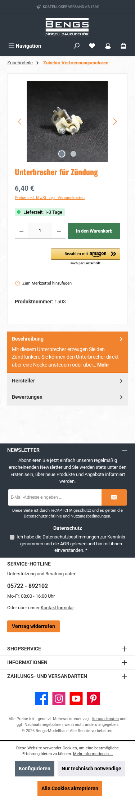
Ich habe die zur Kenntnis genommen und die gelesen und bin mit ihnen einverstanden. (71, 543)
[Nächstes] (114, 121)
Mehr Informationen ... (93, 754)
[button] (85, 257)
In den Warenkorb (94, 231)
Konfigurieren (34, 769)
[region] (67, 121)
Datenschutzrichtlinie (43, 516)
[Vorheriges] (20, 121)
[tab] (67, 352)
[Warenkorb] (123, 46)
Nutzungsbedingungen (90, 516)
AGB (64, 543)
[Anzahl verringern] (21, 231)
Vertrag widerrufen (33, 626)
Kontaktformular (57, 607)
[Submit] (114, 497)
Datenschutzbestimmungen (70, 537)
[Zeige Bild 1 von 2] (61, 154)
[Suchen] (77, 46)
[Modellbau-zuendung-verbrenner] (67, 121)
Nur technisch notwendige (91, 769)
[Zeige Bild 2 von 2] (73, 154)
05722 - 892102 (27, 586)
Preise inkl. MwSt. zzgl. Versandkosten (50, 197)
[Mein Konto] (108, 46)
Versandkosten (105, 718)
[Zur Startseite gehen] (67, 26)
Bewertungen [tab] (27, 397)
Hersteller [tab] (23, 381)
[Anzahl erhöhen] (59, 231)
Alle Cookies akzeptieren (69, 788)
